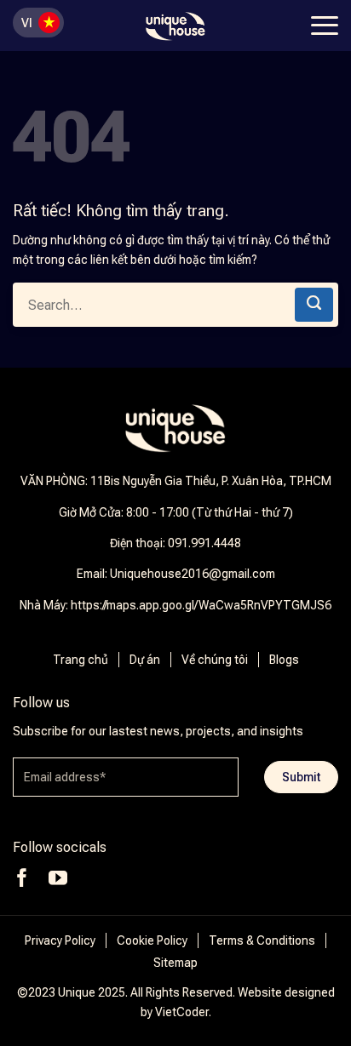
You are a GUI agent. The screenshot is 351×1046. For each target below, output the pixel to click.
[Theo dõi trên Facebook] (22, 877)
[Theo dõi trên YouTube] (58, 877)
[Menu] (322, 25)
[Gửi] (314, 305)
